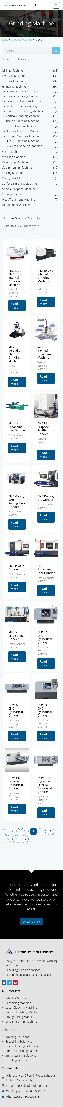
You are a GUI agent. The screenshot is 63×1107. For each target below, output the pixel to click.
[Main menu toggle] (56, 5)
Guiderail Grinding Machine (24, 146)
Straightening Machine (17, 167)
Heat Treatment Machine (18, 199)
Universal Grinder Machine (23, 131)
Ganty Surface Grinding (21, 106)
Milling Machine (12, 70)
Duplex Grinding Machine (23, 141)
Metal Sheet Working (16, 205)
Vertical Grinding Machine (23, 116)
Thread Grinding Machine (23, 121)
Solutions (9, 1029)
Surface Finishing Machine (19, 183)
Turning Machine (13, 81)
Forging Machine (13, 194)
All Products (11, 991)
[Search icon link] (35, 5)
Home (4, 39)
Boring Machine (12, 178)
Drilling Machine (13, 173)
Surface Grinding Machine (23, 96)
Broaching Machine (15, 162)
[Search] (56, 50)
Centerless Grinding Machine (25, 111)
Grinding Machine (21, 39)
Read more (14, 305)
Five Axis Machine (14, 76)
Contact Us (10, 1068)
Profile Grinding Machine (22, 126)
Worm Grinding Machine (22, 91)
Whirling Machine (13, 157)
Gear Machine (11, 152)
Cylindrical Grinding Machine (25, 101)
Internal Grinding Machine (23, 136)
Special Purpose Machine (19, 189)
